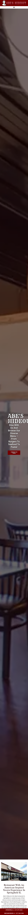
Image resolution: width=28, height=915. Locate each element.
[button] (14, 7)
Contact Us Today (14, 452)
